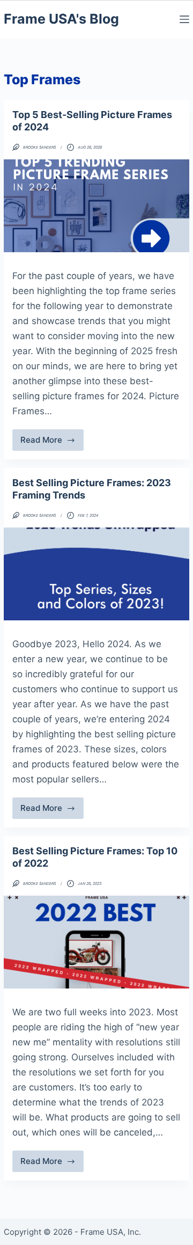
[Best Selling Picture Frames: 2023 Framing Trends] (96, 574)
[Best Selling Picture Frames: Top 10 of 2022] (96, 942)
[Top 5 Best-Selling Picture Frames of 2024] (96, 205)
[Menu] (184, 19)
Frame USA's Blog (61, 19)
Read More (48, 443)
